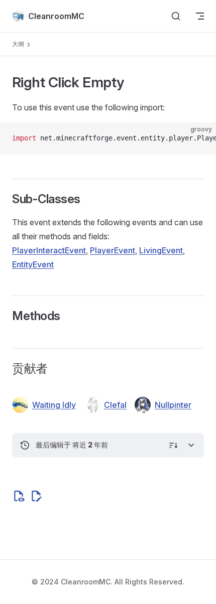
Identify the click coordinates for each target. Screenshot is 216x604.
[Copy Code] (200, 138)
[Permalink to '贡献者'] (5, 369)
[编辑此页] (36, 496)
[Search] (176, 16)
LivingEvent (161, 250)
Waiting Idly (54, 405)
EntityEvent (33, 264)
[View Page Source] (18, 496)
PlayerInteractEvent (49, 250)
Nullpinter (173, 405)
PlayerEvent (112, 250)
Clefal (115, 405)
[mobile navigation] (200, 16)
